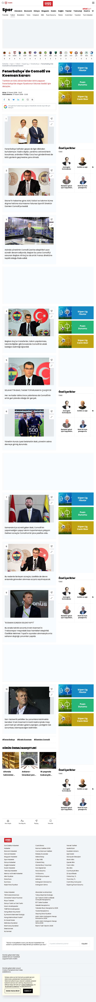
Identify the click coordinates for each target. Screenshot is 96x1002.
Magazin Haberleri (10, 857)
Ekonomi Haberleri (10, 851)
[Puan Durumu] (76, 83)
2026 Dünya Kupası (42, 876)
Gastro (87, 11)
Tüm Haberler (87, 15)
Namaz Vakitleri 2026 (42, 848)
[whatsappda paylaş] (23, 99)
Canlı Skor (68, 15)
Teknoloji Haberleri (10, 871)
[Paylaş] (51, 118)
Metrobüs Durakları (10, 923)
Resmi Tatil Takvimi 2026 (44, 926)
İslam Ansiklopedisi (11, 906)
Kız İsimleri (7, 931)
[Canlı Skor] (76, 97)
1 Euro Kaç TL (71, 879)
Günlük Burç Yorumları (43, 865)
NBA (42, 15)
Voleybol (36, 15)
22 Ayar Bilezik (71, 874)
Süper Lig (25, 64)
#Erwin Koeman (24, 739)
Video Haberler (9, 892)
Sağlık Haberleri (9, 865)
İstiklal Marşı (39, 857)
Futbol (13, 15)
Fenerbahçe (35, 64)
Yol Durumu (39, 874)
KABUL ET (27, 991)
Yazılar (68, 11)
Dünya (37, 11)
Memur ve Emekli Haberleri (13, 874)
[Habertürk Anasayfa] (48, 3)
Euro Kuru (7, 882)
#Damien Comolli (42, 739)
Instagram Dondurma (43, 882)
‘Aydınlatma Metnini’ (12, 987)
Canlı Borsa (39, 846)
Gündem (18, 11)
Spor (7, 10)
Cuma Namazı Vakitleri (43, 851)
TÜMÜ (60, 152)
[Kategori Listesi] (93, 3)
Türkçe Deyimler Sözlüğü (44, 895)
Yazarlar (78, 15)
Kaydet (84, 944)
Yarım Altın (70, 865)
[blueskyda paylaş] (13, 99)
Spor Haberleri (9, 860)
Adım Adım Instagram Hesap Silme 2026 (46, 922)
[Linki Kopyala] (32, 99)
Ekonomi (28, 11)
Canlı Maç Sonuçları (74, 882)
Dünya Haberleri (9, 862)
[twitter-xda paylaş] (9, 99)
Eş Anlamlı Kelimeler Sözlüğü (14, 915)
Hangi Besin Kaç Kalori (12, 912)
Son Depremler (40, 868)
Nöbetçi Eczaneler (41, 854)
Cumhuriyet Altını (73, 871)
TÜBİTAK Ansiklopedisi (12, 909)
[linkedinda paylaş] (18, 99)
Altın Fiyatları (8, 876)
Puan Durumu (51, 15)
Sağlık (61, 11)
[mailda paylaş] (28, 99)
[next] (55, 765)
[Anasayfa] (8, 840)
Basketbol (20, 15)
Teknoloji (78, 11)
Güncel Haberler (10, 854)
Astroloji (38, 879)
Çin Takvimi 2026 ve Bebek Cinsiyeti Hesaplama (44, 899)
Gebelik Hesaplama (42, 905)
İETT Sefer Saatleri (41, 902)
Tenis (28, 15)
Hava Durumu (40, 871)
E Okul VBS (39, 860)
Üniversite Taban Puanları (13, 898)
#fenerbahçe (8, 739)
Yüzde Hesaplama (42, 911)
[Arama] (3, 3)
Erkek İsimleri (8, 929)
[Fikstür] (76, 69)
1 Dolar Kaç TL (71, 876)
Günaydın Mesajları (74, 857)
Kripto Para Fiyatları (11, 885)
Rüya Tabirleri (9, 901)
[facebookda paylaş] (4, 99)
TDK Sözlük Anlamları (11, 895)
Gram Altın (70, 860)
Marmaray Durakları (11, 926)
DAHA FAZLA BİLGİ (12, 991)
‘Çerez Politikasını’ (27, 985)
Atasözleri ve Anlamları (43, 892)
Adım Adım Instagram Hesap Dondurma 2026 (46, 917)
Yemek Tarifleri (72, 846)
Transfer (5, 15)
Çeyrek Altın (71, 862)
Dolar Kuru (7, 879)
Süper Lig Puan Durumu (75, 885)
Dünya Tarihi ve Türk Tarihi (13, 903)
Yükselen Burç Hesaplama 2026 (46, 908)
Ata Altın (69, 868)
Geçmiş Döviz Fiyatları (43, 914)
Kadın (53, 11)
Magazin (45, 11)
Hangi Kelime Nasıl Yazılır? (13, 917)
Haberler (5, 64)
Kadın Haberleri (9, 868)
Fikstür (60, 15)
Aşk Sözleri (70, 854)
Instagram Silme (41, 885)
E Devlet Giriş (39, 862)
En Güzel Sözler (9, 920)
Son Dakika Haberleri (11, 846)
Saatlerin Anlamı (73, 851)
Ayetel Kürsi (71, 848)
